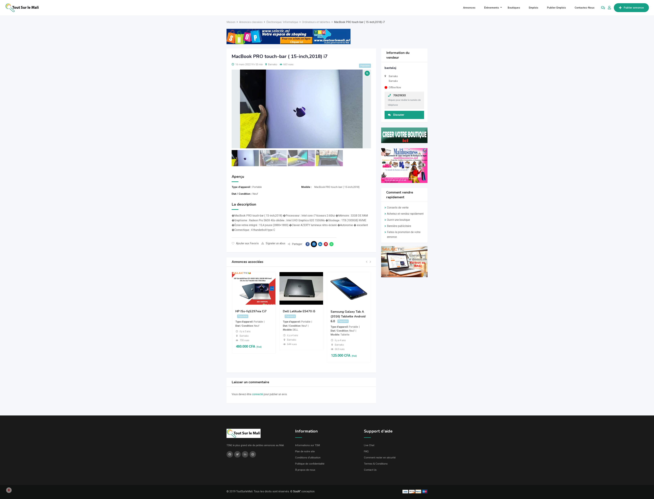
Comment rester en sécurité (380, 457)
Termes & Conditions (376, 463)
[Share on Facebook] (307, 244)
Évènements (491, 7)
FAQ (366, 451)
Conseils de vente (398, 207)
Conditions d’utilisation (308, 457)
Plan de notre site (305, 451)
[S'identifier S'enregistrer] (609, 7)
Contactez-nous (584, 7)
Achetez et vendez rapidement (405, 213)
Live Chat (369, 445)
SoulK (296, 491)
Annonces (469, 7)
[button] (366, 261)
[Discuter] (603, 7)
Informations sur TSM (307, 445)
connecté (257, 394)
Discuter (398, 114)
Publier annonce (634, 7)
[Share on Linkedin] (320, 244)
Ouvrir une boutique (398, 219)
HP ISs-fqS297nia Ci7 (251, 311)
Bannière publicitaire (399, 226)
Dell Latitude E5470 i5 (299, 311)
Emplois (533, 7)
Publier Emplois (556, 7)
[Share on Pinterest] (325, 244)
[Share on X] (314, 244)
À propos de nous (305, 469)
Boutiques (514, 7)
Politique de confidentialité (309, 463)
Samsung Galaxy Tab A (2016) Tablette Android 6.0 (348, 316)
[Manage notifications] (9, 490)
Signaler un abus (275, 243)
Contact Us (370, 469)
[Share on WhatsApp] (331, 244)
